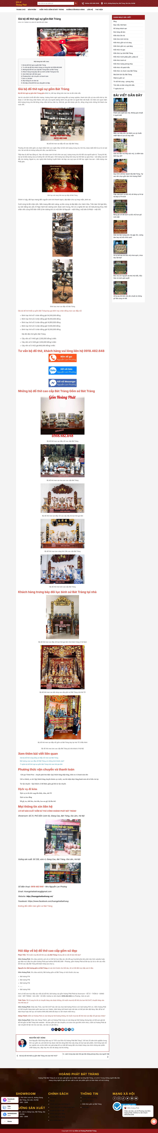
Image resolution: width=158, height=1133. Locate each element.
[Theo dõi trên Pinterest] (132, 1098)
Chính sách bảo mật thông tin (60, 1104)
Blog (115, 21)
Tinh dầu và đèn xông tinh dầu (123, 85)
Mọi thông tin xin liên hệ (29, 81)
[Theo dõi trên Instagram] (119, 1098)
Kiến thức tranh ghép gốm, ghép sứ (125, 57)
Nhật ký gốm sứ (118, 78)
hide (47, 61)
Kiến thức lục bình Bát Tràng (123, 53)
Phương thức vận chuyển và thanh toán (34, 76)
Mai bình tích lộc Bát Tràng (122, 74)
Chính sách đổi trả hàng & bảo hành (62, 1107)
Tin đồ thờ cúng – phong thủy (123, 81)
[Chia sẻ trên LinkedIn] (65, 1029)
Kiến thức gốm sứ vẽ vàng (122, 42)
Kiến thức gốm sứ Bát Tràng (52, 9)
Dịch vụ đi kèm (26, 78)
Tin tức (52, 1101)
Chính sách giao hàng (57, 1114)
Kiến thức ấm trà (119, 35)
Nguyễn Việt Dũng (42, 22)
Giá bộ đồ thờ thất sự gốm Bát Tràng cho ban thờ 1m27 (38, 1056)
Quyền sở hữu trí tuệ (57, 1110)
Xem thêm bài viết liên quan (31, 74)
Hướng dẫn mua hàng (75, 9)
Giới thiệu (53, 1097)
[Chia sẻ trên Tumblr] (69, 1029)
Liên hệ (90, 9)
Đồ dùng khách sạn (120, 28)
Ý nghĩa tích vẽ (118, 88)
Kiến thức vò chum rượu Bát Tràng (125, 71)
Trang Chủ (20, 9)
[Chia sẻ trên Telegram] (72, 1029)
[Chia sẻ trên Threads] (59, 1029)
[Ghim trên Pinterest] (62, 1029)
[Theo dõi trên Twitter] (128, 1098)
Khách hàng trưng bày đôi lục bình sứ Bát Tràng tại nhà (40, 72)
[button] (75, 3)
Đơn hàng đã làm (119, 32)
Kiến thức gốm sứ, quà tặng (123, 46)
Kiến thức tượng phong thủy (123, 64)
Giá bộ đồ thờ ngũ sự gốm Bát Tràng (33, 65)
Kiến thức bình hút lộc (120, 39)
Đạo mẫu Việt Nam (119, 25)
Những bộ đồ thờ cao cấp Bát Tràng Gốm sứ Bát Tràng (39, 69)
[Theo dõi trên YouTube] (136, 1098)
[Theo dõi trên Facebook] (115, 1098)
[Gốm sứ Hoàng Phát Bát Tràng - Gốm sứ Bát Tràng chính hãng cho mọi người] (25, 3)
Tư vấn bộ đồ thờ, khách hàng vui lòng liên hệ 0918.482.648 (41, 67)
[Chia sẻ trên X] (56, 1029)
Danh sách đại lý (88, 1101)
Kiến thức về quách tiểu (121, 67)
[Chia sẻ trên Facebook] (52, 1029)
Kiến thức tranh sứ (119, 60)
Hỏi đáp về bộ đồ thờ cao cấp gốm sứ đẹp (35, 83)
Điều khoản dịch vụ (56, 1120)
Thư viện (99, 9)
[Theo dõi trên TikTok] (123, 1098)
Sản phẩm (32, 9)
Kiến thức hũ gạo (119, 50)
